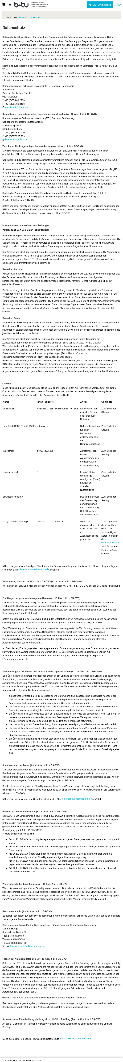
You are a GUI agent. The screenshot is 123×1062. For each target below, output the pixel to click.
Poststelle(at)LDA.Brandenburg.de (27, 946)
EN (119, 4)
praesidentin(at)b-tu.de (16, 106)
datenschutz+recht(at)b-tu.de (34, 569)
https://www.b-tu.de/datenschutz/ (76, 1038)
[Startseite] (10, 5)
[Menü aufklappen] (4, 5)
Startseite (22, 17)
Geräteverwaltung (110, 542)
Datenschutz (35, 17)
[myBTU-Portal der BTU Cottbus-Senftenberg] (31, 5)
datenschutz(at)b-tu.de (16, 139)
